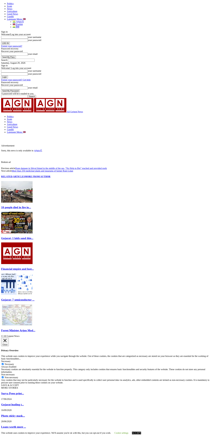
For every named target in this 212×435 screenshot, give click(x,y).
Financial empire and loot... (17, 268)
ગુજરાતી (19, 21)
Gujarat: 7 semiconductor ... (17, 299)
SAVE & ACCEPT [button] (10, 385)
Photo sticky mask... (13, 415)
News (9, 8)
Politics (10, 3)
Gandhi (10, 16)
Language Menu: (15, 19)
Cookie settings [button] (121, 433)
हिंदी (17, 27)
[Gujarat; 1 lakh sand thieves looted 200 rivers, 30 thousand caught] (17, 232)
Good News (12, 14)
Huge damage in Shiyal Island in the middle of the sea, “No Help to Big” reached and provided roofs (61, 168)
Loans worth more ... (13, 426)
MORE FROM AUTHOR (37, 176)
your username (34, 37)
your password (34, 40)
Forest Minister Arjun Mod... (18, 330)
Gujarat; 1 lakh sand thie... (17, 238)
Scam (9, 6)
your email (32, 54)
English (19, 24)
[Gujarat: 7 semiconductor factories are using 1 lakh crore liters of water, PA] (17, 294)
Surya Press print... (12, 393)
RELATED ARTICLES (13, 176)
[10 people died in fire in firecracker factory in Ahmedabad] (17, 202)
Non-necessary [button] (8, 374)
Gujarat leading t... (12, 404)
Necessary (9, 364)
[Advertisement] (66, 139)
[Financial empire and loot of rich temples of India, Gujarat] (17, 263)
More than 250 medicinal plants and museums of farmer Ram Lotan (42, 171)
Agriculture (12, 11)
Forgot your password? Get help (16, 80)
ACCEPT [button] (136, 433)
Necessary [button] (6, 361)
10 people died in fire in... (16, 207)
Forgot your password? (11, 46)
